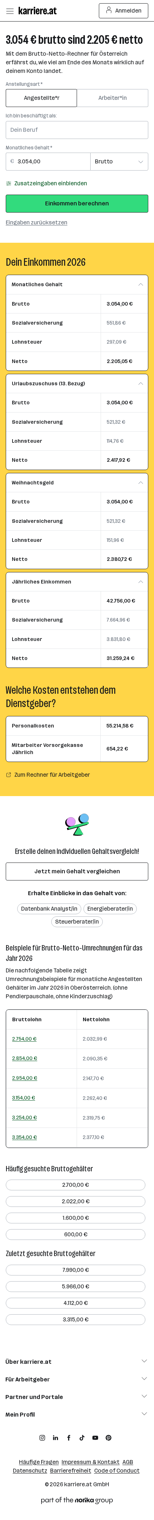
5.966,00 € (75, 1286)
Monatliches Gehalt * (29, 147)
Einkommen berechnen (77, 203)
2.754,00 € (24, 1039)
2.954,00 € (24, 1078)
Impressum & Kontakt (91, 1462)
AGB (127, 1462)
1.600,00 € (76, 1217)
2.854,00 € (24, 1058)
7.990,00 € (76, 1269)
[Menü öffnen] (9, 11)
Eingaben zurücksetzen (36, 222)
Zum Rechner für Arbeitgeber (52, 774)
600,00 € (75, 1234)
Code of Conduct (117, 1470)
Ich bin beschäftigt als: (31, 115)
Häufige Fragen (39, 1462)
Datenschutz (30, 1470)
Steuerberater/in (77, 921)
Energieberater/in (110, 908)
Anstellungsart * (24, 84)
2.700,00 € (75, 1184)
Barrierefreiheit (70, 1470)
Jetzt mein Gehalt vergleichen (77, 871)
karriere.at (78, 1484)
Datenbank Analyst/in (49, 908)
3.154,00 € (23, 1097)
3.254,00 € (24, 1117)
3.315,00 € (75, 1319)
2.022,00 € (76, 1201)
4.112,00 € (75, 1303)
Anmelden (128, 10)
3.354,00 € (24, 1137)
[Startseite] (39, 10)
